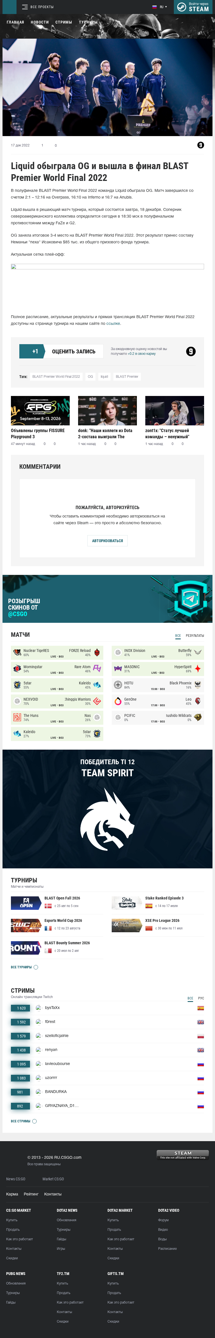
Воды (162, 1239)
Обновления (66, 1220)
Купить (11, 1220)
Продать (13, 1229)
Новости (40, 22)
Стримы (63, 22)
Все (178, 636)
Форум (163, 1220)
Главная (15, 22)
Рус (201, 998)
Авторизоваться (107, 541)
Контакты (53, 1194)
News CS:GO (15, 1179)
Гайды (61, 1239)
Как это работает (19, 1239)
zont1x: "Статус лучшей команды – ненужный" (167, 433)
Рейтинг (31, 1194)
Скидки (12, 1258)
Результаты (195, 636)
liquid (104, 376)
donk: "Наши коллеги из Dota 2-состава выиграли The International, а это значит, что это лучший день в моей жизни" (107, 433)
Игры (61, 1248)
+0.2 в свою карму (142, 353)
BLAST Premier (127, 376)
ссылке (113, 324)
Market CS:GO (53, 1179)
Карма (12, 1194)
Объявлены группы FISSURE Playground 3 (38, 433)
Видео (163, 1229)
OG (90, 376)
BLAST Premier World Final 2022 (56, 376)
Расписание (167, 1248)
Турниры (88, 22)
